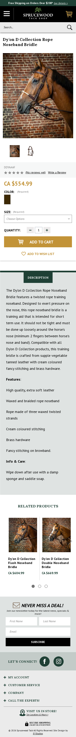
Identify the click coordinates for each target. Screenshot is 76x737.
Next (70, 541)
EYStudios (38, 733)
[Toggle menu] (7, 14)
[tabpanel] (23, 548)
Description (38, 277)
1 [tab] (33, 586)
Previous (9, 541)
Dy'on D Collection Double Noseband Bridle (55, 563)
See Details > (61, 3)
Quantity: (12, 230)
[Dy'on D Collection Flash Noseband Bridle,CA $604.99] (23, 535)
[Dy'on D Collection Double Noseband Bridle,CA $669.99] (56, 535)
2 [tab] (39, 586)
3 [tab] (46, 586)
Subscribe (38, 642)
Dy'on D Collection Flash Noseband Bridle (21, 563)
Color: (16, 192)
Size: (14, 212)
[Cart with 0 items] (69, 14)
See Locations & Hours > (37, 714)
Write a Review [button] (57, 172)
